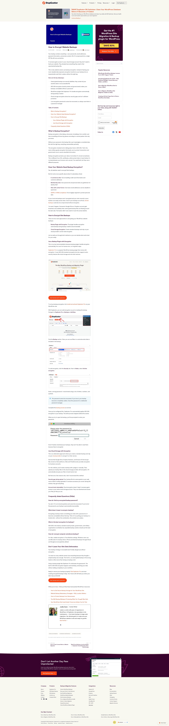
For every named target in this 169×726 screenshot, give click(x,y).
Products (91, 3)
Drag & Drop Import (64, 703)
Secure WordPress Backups (66, 689)
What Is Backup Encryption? (58, 111)
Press (42, 693)
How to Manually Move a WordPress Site (79, 717)
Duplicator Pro (52, 250)
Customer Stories (113, 699)
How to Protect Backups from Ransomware (63, 596)
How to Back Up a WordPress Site (48, 714)
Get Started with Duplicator (57, 297)
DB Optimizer (52, 693)
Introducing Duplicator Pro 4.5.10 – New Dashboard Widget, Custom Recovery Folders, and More (108, 80)
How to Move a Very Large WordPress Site (110, 717)
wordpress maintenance (65, 633)
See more (91, 705)
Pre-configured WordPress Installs (67, 699)
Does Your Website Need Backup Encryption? (63, 114)
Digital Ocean (92, 699)
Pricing (99, 3)
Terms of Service (44, 723)
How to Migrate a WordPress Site (48, 717)
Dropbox (91, 693)
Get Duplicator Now (48, 673)
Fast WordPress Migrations (66, 693)
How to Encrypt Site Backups (59, 117)
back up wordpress (53, 633)
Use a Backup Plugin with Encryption (63, 120)
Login (113, 3)
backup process (60, 407)
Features (84, 3)
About (42, 689)
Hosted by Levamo (69, 723)
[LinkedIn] (60, 625)
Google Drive (91, 691)
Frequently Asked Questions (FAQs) (60, 126)
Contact (42, 697)
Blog (111, 689)
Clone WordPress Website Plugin (67, 705)
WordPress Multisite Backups (66, 695)
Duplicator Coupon (61, 723)
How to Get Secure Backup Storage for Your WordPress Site (67, 590)
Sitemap (55, 723)
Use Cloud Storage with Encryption (62, 123)
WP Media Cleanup (54, 691)
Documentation (113, 691)
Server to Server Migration (66, 701)
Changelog (112, 697)
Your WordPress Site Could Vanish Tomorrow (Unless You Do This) (69, 602)
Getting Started (113, 693)
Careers (42, 691)
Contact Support (113, 701)
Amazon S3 (91, 689)
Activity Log (52, 695)
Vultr (90, 697)
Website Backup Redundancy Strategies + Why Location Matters (68, 593)
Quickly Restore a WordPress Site (108, 714)
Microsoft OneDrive (93, 695)
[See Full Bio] (67, 620)
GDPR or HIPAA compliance (58, 192)
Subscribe (101, 128)
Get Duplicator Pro (76, 571)
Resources (106, 3)
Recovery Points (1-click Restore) (67, 691)
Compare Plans (53, 697)
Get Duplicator (121, 3)
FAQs (111, 695)
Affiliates (42, 695)
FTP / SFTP (91, 703)
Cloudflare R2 (92, 701)
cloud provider (57, 456)
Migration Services (114, 703)
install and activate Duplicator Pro (76, 304)
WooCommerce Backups (65, 697)
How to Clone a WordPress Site (78, 714)
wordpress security (76, 633)
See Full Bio (63, 620)
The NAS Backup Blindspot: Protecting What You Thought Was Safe (69, 599)
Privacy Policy (50, 723)
